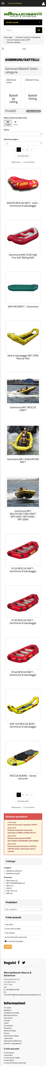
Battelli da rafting (14, 870)
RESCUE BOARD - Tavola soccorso (23, 777)
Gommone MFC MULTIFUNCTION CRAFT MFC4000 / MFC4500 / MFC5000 (23, 515)
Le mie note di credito (13, 928)
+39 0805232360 (12, 989)
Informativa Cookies (11, 1035)
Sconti (6, 1023)
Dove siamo (8, 1017)
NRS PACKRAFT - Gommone (23, 306)
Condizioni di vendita (11, 1012)
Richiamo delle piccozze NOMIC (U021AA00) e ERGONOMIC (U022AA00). (23, 839)
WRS (9, 893)
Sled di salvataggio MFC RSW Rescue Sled (23, 357)
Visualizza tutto (23, 155)
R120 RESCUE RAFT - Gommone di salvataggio (23, 569)
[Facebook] (18, 963)
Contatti (7, 1020)
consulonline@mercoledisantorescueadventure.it (22, 994)
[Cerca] (39, 30)
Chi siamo (7, 1007)
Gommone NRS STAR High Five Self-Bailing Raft (23, 256)
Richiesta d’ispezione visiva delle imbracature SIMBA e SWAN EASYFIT (22, 831)
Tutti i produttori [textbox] (11, 909)
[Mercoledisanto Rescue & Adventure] (23, 13)
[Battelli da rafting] (13, 86)
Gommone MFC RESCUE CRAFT (23, 408)
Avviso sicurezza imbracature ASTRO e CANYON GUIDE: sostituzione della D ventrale (22, 849)
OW (9, 888)
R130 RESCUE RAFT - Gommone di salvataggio (23, 621)
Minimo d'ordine (10, 1030)
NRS (9, 885)
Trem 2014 (11, 890)
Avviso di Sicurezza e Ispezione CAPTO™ (22, 824)
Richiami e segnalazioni (12, 1043)
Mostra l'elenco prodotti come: (15, 118)
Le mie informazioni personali (16, 937)
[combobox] (23, 909)
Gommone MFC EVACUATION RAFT (23, 460)
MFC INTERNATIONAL (15, 883)
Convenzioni (8, 1025)
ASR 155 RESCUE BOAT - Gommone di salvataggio (23, 725)
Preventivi (8, 1028)
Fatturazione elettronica (13, 1040)
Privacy (6, 1033)
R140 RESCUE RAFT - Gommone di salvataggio (23, 673)
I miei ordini (9, 924)
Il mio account (13, 917)
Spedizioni (7, 1010)
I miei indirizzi (10, 932)
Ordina (6, 130)
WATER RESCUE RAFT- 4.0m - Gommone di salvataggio (23, 204)
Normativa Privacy (11, 1015)
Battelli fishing (13, 873)
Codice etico (8, 1038)
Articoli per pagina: (11, 139)
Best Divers (12, 880)
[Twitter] (23, 963)
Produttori (11, 902)
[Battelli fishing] (33, 86)
